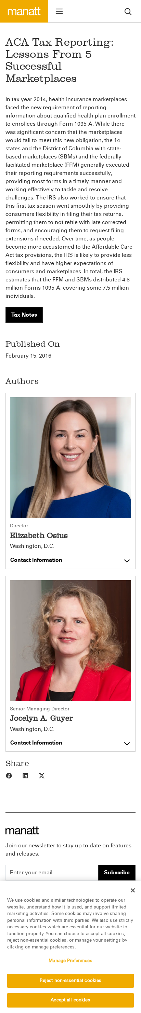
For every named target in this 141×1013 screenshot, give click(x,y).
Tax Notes (24, 314)
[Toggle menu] (59, 11)
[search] (127, 11)
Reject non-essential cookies (71, 980)
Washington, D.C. (32, 546)
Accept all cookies (70, 1000)
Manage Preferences (70, 960)
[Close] (132, 890)
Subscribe (117, 872)
